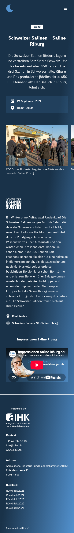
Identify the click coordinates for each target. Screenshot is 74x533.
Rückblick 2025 (15, 490)
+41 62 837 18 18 (16, 441)
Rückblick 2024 (15, 495)
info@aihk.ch (14, 445)
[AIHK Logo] (18, 420)
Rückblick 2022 (15, 503)
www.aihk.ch (14, 449)
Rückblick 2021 (15, 508)
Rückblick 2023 (15, 499)
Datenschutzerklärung (17, 528)
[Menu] (65, 8)
